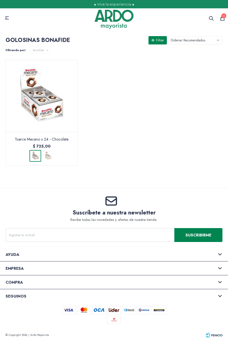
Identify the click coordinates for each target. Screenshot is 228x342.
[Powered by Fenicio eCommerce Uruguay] (214, 335)
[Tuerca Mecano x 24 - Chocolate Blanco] (48, 155)
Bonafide (38, 50)
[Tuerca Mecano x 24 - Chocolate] (42, 96)
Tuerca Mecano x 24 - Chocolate (41, 139)
